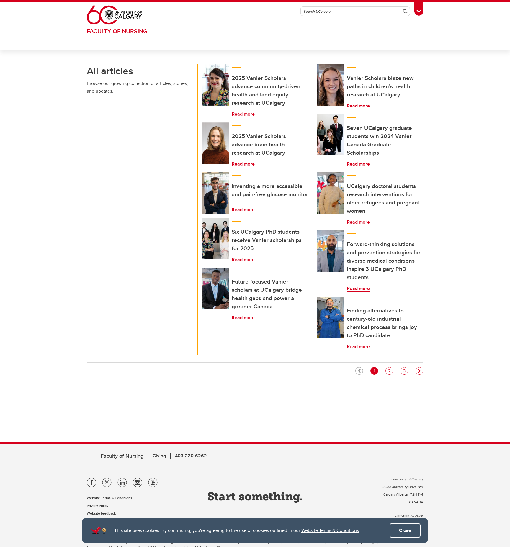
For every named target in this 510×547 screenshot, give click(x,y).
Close (405, 530)
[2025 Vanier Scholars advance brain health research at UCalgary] (215, 143)
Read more (243, 114)
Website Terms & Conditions (330, 530)
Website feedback (101, 513)
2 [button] (390, 371)
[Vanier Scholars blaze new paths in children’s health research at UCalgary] (330, 85)
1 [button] (375, 371)
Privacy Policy (97, 505)
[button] (419, 371)
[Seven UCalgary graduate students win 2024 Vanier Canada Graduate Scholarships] (330, 134)
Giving (159, 455)
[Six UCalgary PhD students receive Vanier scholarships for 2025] (215, 238)
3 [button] (405, 371)
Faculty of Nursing (117, 31)
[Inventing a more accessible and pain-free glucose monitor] (215, 193)
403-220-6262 (191, 455)
